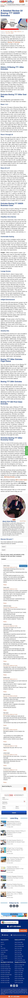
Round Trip (7, 795)
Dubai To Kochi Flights (18, 954)
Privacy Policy (3, 948)
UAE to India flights (21, 480)
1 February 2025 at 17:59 (10, 746)
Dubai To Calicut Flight (18, 958)
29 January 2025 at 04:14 (10, 679)
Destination (4, 802)
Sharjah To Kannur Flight (19, 982)
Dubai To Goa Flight (18, 952)
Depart (3, 806)
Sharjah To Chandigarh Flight (19, 964)
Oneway (11, 795)
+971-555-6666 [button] (14, 996)
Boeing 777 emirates (14, 42)
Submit (14, 812)
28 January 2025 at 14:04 (10, 589)
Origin (3, 797)
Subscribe (23, 930)
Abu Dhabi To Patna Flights (5, 982)
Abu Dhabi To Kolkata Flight (5, 964)
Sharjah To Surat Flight (18, 966)
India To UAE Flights (4, 958)
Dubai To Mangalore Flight (19, 956)
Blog (5, 4)
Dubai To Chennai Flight (18, 942)
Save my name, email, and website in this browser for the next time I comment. (12, 555)
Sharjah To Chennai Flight (19, 980)
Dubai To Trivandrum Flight (19, 944)
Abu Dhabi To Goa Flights (5, 980)
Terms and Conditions (4, 950)
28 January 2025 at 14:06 (10, 607)
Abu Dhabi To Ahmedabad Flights (6, 974)
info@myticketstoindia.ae (19, 935)
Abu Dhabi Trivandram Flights (5, 970)
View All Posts (23, 521)
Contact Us (2, 944)
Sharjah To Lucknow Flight (19, 970)
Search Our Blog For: (7, 786)
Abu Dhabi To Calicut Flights (5, 972)
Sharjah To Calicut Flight (19, 976)
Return (17, 806)
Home (2, 4)
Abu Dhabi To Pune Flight (5, 976)
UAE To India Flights (4, 956)
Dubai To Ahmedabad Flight (19, 946)
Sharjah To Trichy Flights (19, 972)
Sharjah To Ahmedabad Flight (19, 978)
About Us (2, 942)
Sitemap (2, 960)
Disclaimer (2, 954)
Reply (5, 584)
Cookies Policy (3, 952)
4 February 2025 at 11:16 (10, 770)
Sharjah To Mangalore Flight (19, 968)
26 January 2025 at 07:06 (10, 567)
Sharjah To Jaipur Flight (18, 974)
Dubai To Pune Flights (18, 948)
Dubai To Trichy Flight (18, 950)
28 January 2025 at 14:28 (10, 626)
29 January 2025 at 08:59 (10, 696)
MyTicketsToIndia (9, 477)
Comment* (3, 559)
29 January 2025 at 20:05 (10, 729)
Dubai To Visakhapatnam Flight (20, 960)
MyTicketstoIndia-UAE (10, 922)
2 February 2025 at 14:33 (10, 754)
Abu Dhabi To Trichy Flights (5, 978)
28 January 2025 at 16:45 (10, 665)
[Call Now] (20, 1)
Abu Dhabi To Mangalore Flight (6, 968)
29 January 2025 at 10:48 (10, 714)
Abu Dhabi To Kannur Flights (5, 966)
